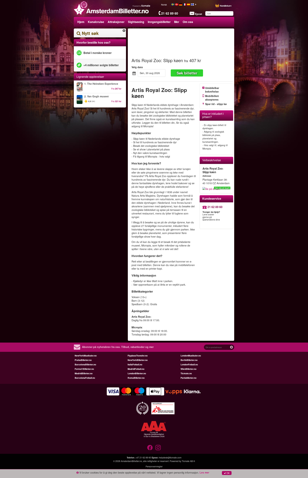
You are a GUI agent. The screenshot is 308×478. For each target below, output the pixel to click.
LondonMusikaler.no (191, 355)
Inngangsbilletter (159, 22)
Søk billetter (187, 72)
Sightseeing (136, 22)
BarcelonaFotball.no (85, 377)
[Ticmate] (141, 5)
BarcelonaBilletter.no (85, 364)
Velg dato (137, 67)
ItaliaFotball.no (135, 364)
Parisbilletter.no (188, 377)
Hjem (80, 22)
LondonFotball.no (189, 364)
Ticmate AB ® (188, 461)
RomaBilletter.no (136, 377)
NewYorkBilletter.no (138, 360)
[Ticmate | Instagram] (158, 447)
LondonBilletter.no (137, 373)
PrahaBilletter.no (83, 360)
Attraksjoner (116, 22)
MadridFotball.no (136, 369)
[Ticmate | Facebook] (150, 447)
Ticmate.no (186, 373)
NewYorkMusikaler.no (86, 355)
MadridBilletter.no (84, 373)
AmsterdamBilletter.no (131, 461)
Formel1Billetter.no (84, 369)
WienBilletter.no (188, 369)
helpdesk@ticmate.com (170, 457)
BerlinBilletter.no (189, 360)
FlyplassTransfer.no (138, 355)
